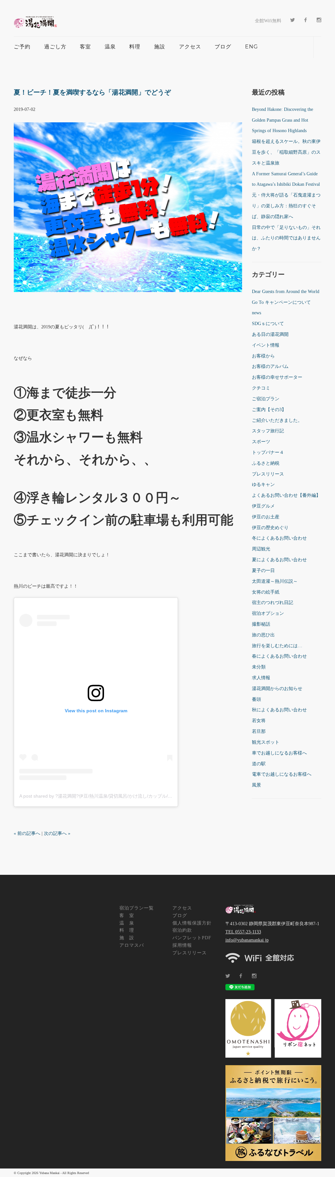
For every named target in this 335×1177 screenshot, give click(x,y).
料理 (134, 46)
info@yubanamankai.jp (247, 940)
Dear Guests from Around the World (285, 291)
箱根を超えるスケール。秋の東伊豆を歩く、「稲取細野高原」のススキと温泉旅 (286, 152)
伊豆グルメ (263, 506)
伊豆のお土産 (265, 516)
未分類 (259, 667)
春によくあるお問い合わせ (279, 656)
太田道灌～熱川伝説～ (275, 581)
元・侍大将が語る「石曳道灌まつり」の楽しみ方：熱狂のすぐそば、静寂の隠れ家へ (286, 206)
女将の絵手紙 (265, 592)
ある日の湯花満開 (270, 334)
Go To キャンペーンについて (281, 302)
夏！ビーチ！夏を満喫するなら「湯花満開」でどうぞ (92, 92)
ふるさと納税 (265, 463)
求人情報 (261, 677)
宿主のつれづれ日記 (272, 602)
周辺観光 (261, 548)
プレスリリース (268, 474)
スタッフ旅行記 (268, 430)
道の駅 (259, 763)
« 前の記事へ (27, 833)
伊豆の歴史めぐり (270, 527)
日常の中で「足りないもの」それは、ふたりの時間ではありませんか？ (286, 238)
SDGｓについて (268, 323)
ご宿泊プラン (265, 398)
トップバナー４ (268, 452)
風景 (256, 785)
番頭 (256, 699)
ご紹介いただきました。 (277, 420)
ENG (251, 46)
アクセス (190, 46)
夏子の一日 (263, 570)
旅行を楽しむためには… (277, 645)
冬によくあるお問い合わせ (279, 538)
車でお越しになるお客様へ (279, 753)
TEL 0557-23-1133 (243, 931)
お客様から (263, 356)
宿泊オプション (268, 613)
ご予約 (22, 46)
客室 (85, 46)
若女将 (259, 720)
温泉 (110, 46)
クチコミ (261, 388)
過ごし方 (55, 46)
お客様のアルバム (270, 366)
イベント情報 (265, 345)
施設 (159, 46)
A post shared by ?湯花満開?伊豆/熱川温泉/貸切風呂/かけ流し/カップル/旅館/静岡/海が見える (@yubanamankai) (135, 796)
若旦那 (259, 731)
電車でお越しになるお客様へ (281, 774)
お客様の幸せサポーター (277, 377)
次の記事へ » (57, 833)
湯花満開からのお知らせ (277, 688)
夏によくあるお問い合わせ (279, 559)
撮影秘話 (261, 624)
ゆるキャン (263, 484)
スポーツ (261, 441)
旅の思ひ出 (263, 634)
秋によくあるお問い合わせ (279, 709)
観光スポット (265, 742)
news (256, 312)
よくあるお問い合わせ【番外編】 (286, 495)
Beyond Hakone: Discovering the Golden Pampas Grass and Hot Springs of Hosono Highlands (282, 120)
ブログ (223, 46)
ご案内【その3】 (269, 409)
